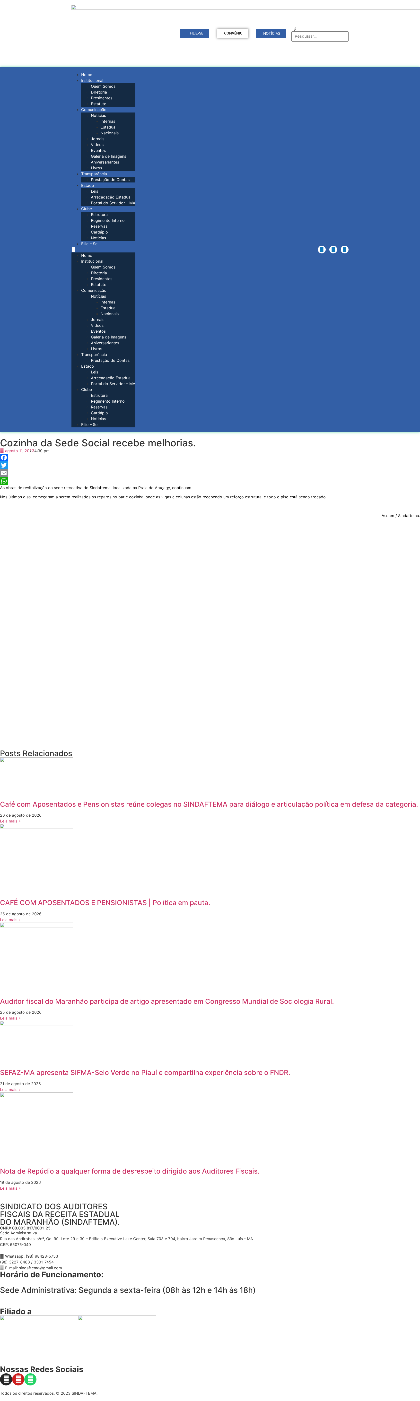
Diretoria (99, 92)
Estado (87, 185)
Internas (108, 121)
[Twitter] (210, 465)
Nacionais (110, 132)
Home (86, 74)
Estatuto (98, 103)
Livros (96, 167)
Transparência (94, 173)
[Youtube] (333, 249)
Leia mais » (10, 821)
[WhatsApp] (210, 481)
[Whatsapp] (345, 249)
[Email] (210, 473)
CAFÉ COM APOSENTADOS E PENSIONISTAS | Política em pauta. (105, 903)
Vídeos (97, 144)
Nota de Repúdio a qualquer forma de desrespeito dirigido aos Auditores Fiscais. (130, 1171)
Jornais (97, 138)
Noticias (98, 237)
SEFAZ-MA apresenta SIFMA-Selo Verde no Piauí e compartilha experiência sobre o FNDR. (145, 1072)
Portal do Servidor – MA (113, 202)
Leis (94, 191)
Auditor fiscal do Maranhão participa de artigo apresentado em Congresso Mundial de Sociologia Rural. (167, 1001)
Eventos (98, 150)
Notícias (98, 115)
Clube (86, 208)
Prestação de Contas (110, 179)
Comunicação (93, 109)
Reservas (99, 226)
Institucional (92, 80)
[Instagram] (322, 249)
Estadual (108, 127)
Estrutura (99, 214)
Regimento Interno (108, 220)
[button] (103, 249)
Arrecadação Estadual (111, 197)
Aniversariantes (105, 162)
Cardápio (99, 232)
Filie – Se (89, 243)
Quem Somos (103, 86)
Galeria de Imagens (108, 156)
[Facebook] (210, 457)
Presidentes (101, 97)
